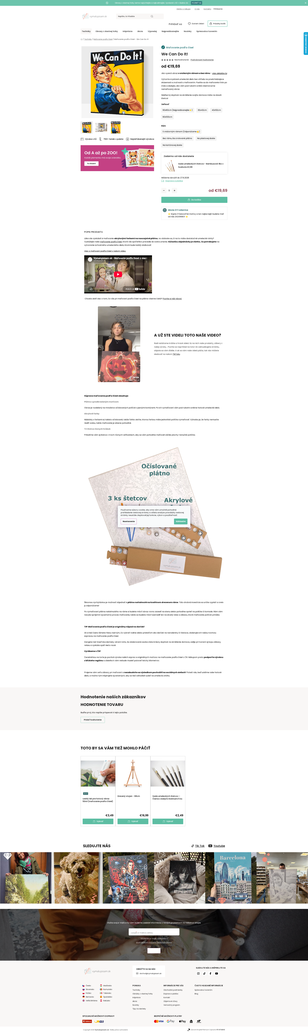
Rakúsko (106, 1000)
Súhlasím (181, 521)
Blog (196, 994)
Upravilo (217, 1030)
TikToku (176, 354)
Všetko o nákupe (183, 9)
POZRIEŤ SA (196, 3)
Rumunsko (107, 989)
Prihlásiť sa (175, 24)
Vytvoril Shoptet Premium (200, 1030)
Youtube (219, 846)
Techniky (136, 990)
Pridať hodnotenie (93, 719)
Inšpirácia (137, 997)
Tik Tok (200, 846)
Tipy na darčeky (139, 1009)
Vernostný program (172, 1005)
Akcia (135, 1001)
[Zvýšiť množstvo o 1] (174, 190)
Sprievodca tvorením (203, 990)
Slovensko (90, 989)
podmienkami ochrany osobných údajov (154, 942)
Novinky (136, 1005)
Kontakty (207, 9)
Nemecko (90, 997)
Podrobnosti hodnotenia (202, 60)
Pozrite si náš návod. (172, 298)
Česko (88, 985)
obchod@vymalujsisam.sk (150, 973)
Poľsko (88, 993)
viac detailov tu (219, 73)
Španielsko (107, 997)
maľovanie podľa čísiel (111, 241)
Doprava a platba (174, 180)
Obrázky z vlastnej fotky (143, 994)
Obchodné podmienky (173, 990)
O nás (197, 9)
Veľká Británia (91, 1000)
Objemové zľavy (170, 1001)
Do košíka (196, 199)
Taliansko (107, 993)
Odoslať (154, 950)
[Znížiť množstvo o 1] (163, 190)
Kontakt (167, 997)
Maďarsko (107, 985)
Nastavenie (129, 521)
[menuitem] (86, 31)
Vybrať (100, 821)
